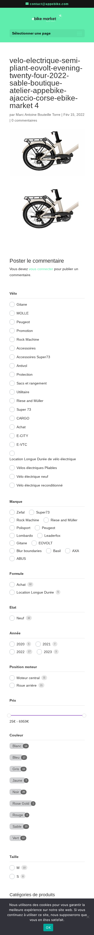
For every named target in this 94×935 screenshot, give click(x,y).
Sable (17, 825)
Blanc (17, 745)
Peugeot (23, 322)
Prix (13, 700)
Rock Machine (28, 339)
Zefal (21, 512)
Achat (21, 427)
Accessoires (26, 348)
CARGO (23, 418)
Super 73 (24, 409)
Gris (16, 768)
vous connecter (41, 269)
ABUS (21, 559)
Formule (17, 574)
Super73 (43, 512)
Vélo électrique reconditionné (40, 485)
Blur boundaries (29, 551)
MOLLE (23, 313)
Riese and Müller (30, 401)
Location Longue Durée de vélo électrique (43, 459)
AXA (75, 551)
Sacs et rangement (32, 383)
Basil (57, 551)
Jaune (17, 779)
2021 (47, 644)
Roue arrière (27, 685)
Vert (16, 837)
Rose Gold (21, 802)
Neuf (20, 618)
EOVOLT (46, 543)
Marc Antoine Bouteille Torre (38, 115)
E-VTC (22, 444)
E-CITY (22, 436)
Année (15, 633)
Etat (13, 607)
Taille (14, 857)
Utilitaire (23, 392)
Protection (25, 374)
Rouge (18, 814)
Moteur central (28, 678)
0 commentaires (24, 120)
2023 (48, 652)
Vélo (13, 293)
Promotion (25, 331)
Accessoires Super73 (33, 357)
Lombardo (25, 536)
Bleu (16, 756)
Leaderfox (52, 536)
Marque (16, 502)
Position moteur (23, 667)
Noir (16, 791)
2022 (21, 652)
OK (48, 927)
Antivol (22, 366)
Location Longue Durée (35, 592)
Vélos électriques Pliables (37, 468)
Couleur (16, 735)
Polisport (23, 528)
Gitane (22, 304)
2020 (21, 644)
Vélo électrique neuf (32, 477)
